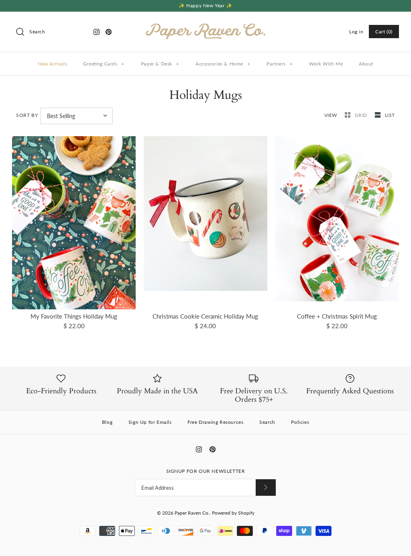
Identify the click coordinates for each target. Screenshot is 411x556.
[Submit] (266, 487)
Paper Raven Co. (192, 513)
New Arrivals (52, 64)
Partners (280, 64)
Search (267, 422)
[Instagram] (97, 32)
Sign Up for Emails (150, 422)
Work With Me (326, 64)
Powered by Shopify (233, 513)
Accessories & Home (222, 64)
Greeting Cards (103, 64)
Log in (356, 32)
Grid (362, 115)
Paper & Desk (160, 64)
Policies (300, 422)
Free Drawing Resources (215, 422)
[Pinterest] (109, 32)
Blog (107, 422)
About (366, 64)
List (390, 115)
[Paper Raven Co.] (205, 24)
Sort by (27, 115)
